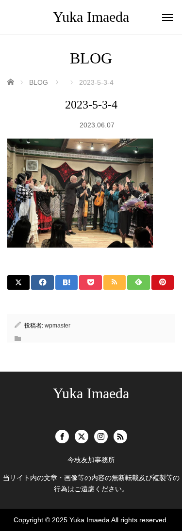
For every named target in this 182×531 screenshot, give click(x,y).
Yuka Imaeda (91, 17)
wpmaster (57, 325)
